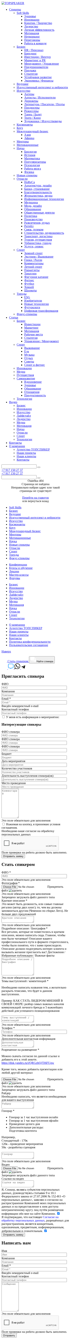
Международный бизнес (32, 131)
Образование (32, 209)
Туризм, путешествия (38, 239)
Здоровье (30, 16)
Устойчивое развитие (38, 77)
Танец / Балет (33, 114)
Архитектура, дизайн (38, 185)
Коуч (20, 128)
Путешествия (25, 375)
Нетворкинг (32, 36)
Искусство (23, 90)
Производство (33, 219)
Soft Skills (23, 12)
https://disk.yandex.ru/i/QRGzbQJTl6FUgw (28, 1062)
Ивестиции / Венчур (37, 56)
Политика (30, 216)
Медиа (21, 371)
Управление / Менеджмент (41, 341)
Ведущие (22, 84)
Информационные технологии (44, 199)
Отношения (31, 392)
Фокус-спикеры (27, 314)
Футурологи (32, 307)
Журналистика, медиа (38, 195)
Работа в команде (35, 43)
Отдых (28, 358)
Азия (27, 134)
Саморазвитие (26, 378)
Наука (20, 148)
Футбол (29, 283)
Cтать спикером (18, 661)
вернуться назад (38, 501)
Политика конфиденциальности (30, 641)
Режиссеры (31, 111)
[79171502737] (17, 668)
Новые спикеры (27, 175)
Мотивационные (27, 144)
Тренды (22, 293)
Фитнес (29, 280)
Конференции (18, 564)
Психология (32, 165)
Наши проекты (26, 452)
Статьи (13, 317)
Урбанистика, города (37, 243)
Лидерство (31, 26)
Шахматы (30, 290)
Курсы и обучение (21, 568)
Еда (26, 351)
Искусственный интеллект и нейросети (42, 87)
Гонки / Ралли (33, 260)
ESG (27, 297)
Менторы (23, 141)
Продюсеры (32, 107)
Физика (29, 172)
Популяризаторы (35, 161)
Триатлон (30, 273)
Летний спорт (33, 266)
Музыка (29, 354)
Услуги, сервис (34, 246)
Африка (29, 138)
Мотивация (31, 33)
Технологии (24, 398)
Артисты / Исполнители (40, 97)
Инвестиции (32, 324)
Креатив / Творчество (38, 23)
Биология (30, 151)
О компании (17, 446)
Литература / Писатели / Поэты (44, 104)
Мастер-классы (19, 574)
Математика (32, 158)
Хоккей (29, 287)
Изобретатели (33, 300)
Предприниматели (36, 67)
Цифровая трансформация (41, 310)
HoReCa (29, 182)
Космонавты (25, 124)
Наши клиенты (26, 456)
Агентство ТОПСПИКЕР (33, 449)
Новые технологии (36, 304)
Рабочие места (33, 334)
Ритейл (29, 226)
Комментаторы (34, 263)
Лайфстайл (24, 415)
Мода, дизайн (33, 205)
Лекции (14, 571)
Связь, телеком (33, 229)
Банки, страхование (37, 188)
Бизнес (21, 46)
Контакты (15, 442)
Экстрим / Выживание (38, 256)
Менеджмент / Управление (41, 63)
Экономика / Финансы (38, 80)
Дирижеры (31, 100)
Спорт (21, 249)
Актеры (29, 94)
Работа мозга (32, 168)
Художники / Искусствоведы (43, 121)
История (29, 155)
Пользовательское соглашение (28, 645)
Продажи (30, 70)
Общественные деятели (39, 212)
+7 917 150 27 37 (12, 470)
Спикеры (15, 9)
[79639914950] (23, 668)
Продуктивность (35, 395)
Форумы (14, 578)
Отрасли (22, 178)
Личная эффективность (39, 29)
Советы (29, 361)
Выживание (32, 348)
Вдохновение (33, 381)
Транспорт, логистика (38, 236)
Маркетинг (31, 327)
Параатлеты (32, 270)
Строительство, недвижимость (44, 232)
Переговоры (32, 40)
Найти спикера (44, 661)
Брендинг (30, 53)
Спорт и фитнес (34, 364)
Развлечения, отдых (37, 222)
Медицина (31, 202)
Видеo (13, 402)
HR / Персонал (33, 50)
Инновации (31, 19)
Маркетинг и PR (35, 60)
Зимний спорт (33, 253)
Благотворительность (38, 192)
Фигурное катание (36, 276)
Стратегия (30, 73)
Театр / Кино (32, 117)
